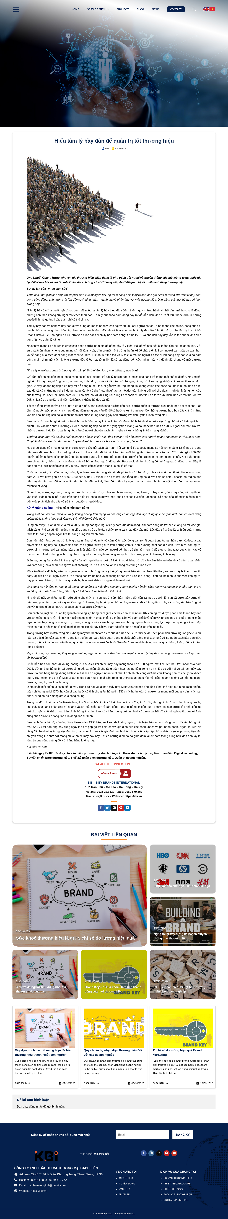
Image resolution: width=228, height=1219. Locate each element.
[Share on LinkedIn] (127, 808)
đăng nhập (36, 1106)
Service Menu (96, 9)
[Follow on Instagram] (151, 1153)
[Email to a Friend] (114, 808)
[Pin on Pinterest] (121, 808)
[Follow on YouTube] (174, 1153)
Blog (140, 9)
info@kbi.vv (101, 796)
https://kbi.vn (133, 796)
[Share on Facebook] (101, 808)
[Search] (194, 9)
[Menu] (16, 9)
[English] (206, 9)
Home (75, 9)
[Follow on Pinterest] (167, 1153)
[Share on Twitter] (107, 808)
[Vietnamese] (212, 9)
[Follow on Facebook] (144, 1153)
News (155, 9)
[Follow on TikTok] (159, 1153)
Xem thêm (21, 1083)
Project (123, 9)
